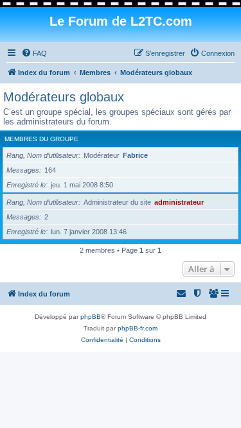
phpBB (90, 316)
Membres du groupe (41, 138)
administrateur (179, 202)
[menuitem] (34, 53)
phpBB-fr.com (137, 328)
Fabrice (135, 155)
